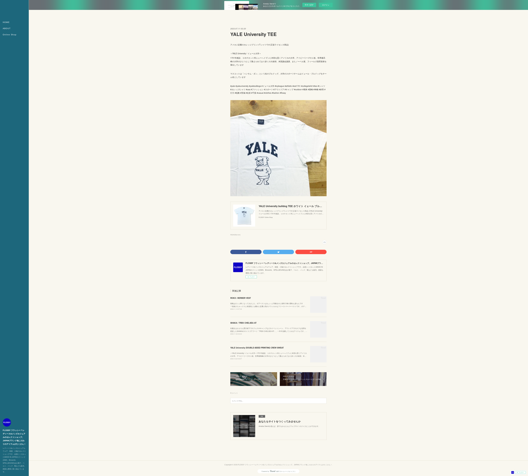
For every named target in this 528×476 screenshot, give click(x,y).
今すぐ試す (309, 4)
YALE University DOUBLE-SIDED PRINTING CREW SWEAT (257, 347)
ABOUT (7, 28)
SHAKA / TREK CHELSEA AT (243, 322)
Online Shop (9, 34)
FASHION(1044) (235, 235)
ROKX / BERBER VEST (240, 298)
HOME (6, 22)
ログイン (325, 5)
